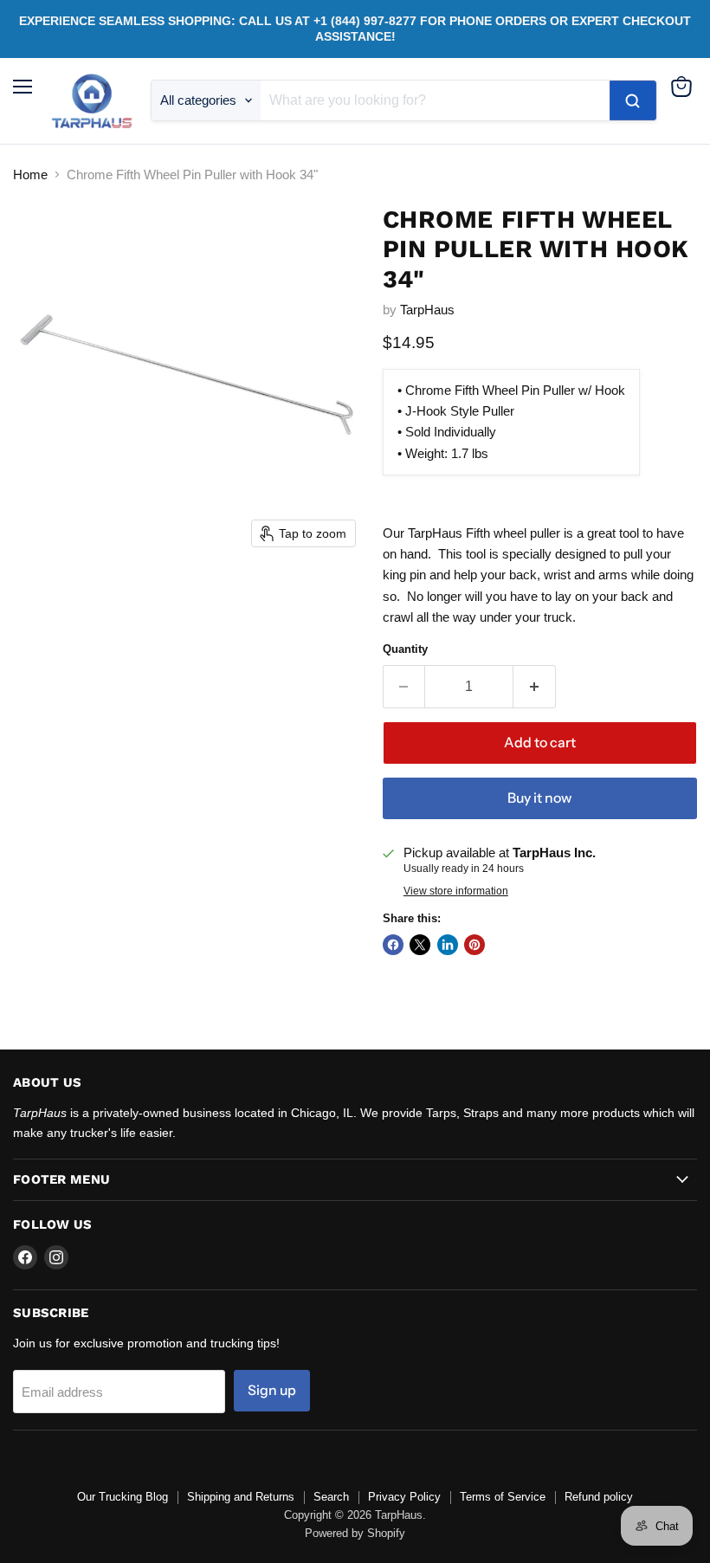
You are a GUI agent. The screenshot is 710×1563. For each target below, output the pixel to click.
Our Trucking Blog (122, 1496)
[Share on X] (420, 944)
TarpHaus (427, 309)
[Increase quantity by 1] (534, 686)
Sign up (272, 1390)
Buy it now (539, 798)
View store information (455, 891)
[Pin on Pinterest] (474, 944)
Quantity (405, 649)
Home (30, 174)
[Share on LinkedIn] (447, 944)
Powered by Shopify (355, 1533)
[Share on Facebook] (393, 944)
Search (331, 1496)
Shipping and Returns (240, 1496)
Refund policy (599, 1496)
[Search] (633, 100)
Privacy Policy (404, 1496)
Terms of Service (502, 1496)
